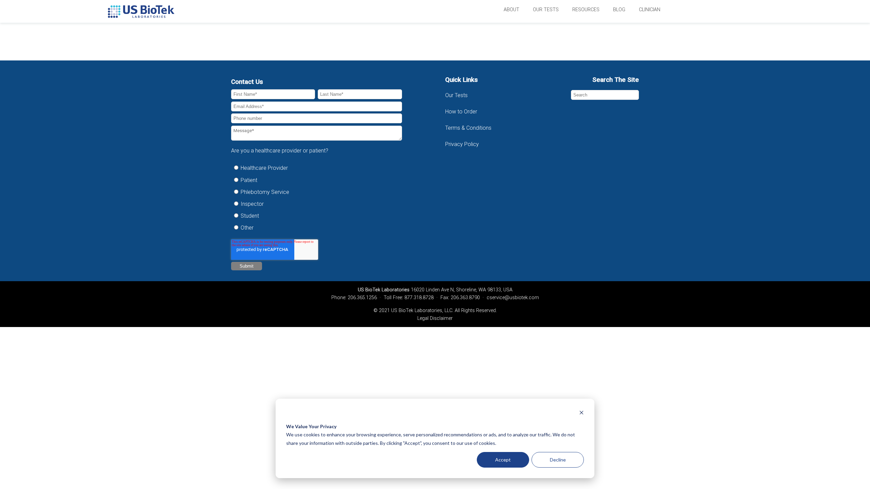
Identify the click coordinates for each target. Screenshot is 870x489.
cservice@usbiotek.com (513, 298)
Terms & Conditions (469, 128)
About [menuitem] (511, 10)
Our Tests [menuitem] (546, 10)
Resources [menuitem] (585, 10)
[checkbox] (316, 198)
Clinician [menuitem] (649, 10)
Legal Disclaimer (435, 318)
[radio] (316, 168)
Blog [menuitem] (619, 10)
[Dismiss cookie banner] (581, 413)
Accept (503, 460)
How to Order (461, 111)
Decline (558, 460)
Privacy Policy (462, 144)
